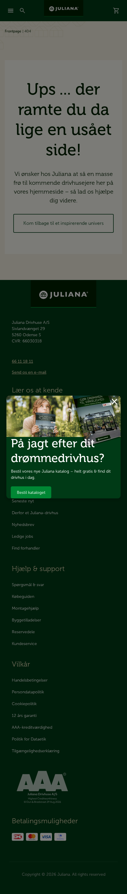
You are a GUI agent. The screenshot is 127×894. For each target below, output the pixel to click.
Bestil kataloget (31, 492)
